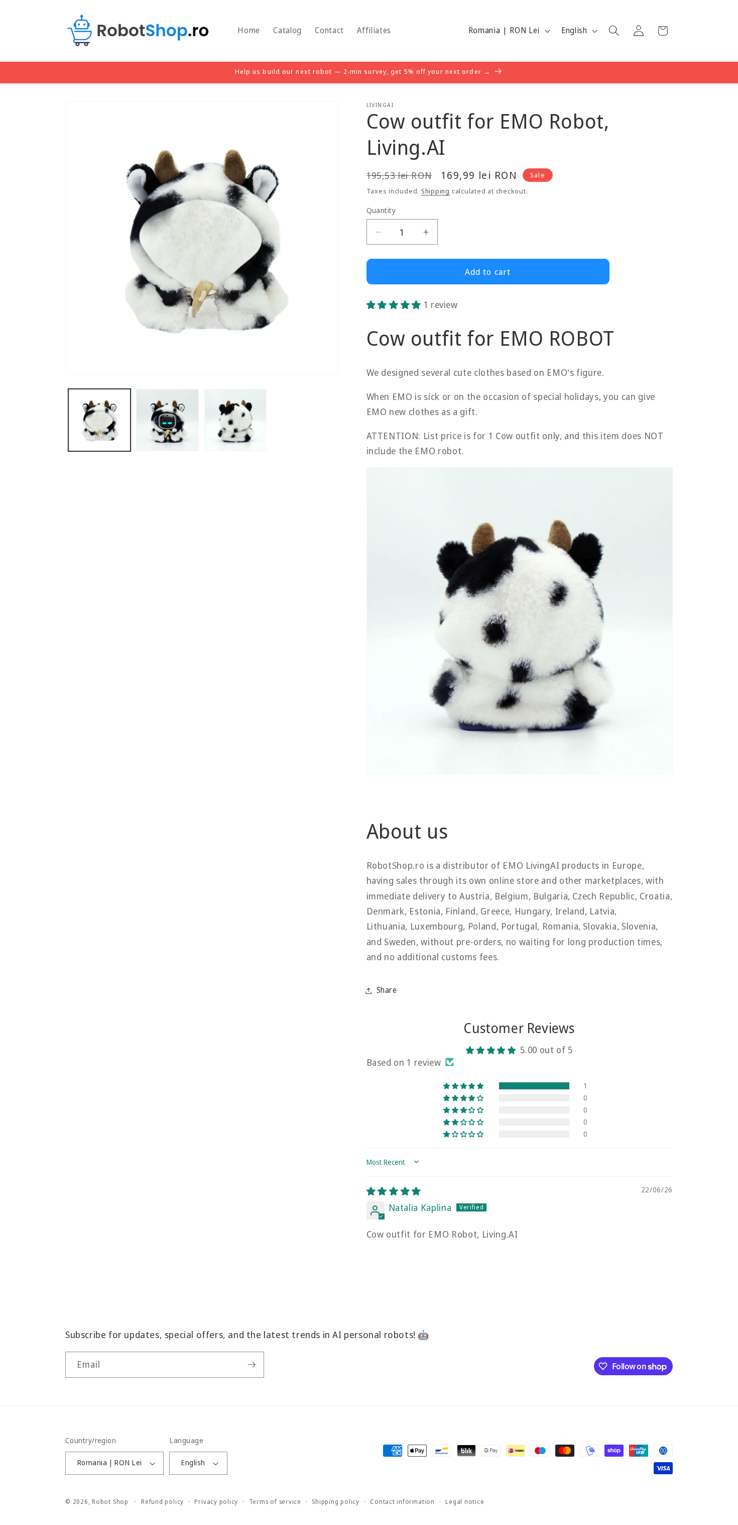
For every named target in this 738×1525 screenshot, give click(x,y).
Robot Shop (110, 1501)
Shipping (435, 190)
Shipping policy (335, 1501)
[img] (393, 1191)
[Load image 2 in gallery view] (167, 420)
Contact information (402, 1501)
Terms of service (275, 1501)
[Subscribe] (251, 1365)
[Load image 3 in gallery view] (235, 420)
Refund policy (162, 1501)
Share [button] (387, 990)
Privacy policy (216, 1501)
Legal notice (464, 1501)
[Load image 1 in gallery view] (99, 420)
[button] (614, 31)
